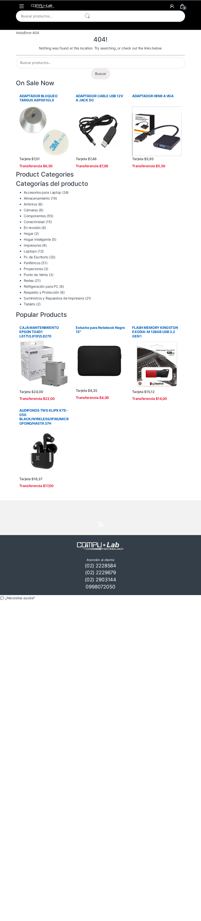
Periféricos (32, 263)
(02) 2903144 (100, 580)
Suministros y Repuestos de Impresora (54, 298)
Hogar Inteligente (37, 239)
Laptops (30, 251)
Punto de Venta (36, 275)
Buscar (87, 16)
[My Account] (172, 6)
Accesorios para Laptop (42, 192)
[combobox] (48, 16)
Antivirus (30, 204)
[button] (100, 598)
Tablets (29, 304)
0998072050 (100, 587)
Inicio (20, 33)
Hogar (28, 233)
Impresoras (32, 245)
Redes (29, 280)
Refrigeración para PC (41, 286)
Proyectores (33, 269)
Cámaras (31, 210)
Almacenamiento (37, 198)
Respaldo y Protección (41, 292)
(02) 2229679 (100, 572)
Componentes (35, 216)
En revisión (32, 228)
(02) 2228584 (100, 566)
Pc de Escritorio (36, 257)
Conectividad (34, 222)
